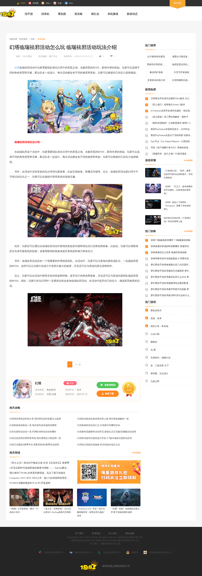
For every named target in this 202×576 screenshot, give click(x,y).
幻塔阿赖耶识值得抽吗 (182, 80)
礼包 (71, 383)
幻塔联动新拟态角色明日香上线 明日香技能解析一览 (103, 418)
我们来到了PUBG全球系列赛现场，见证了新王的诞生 (37, 473)
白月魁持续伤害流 (156, 56)
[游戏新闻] (136, 453)
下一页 (78, 364)
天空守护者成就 (181, 72)
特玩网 (35, 3)
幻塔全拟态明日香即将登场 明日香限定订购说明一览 (35, 438)
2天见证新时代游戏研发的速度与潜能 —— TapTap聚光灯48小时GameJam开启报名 (39, 468)
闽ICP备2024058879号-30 (126, 540)
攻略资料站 (110, 385)
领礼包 (95, 13)
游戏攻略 (41, 39)
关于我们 (79, 533)
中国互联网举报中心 (54, 552)
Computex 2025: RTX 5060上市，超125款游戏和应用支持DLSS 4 (39, 478)
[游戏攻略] (188, 231)
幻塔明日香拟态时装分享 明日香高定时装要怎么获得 (35, 418)
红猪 (60, 3)
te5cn (71, 3)
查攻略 (78, 13)
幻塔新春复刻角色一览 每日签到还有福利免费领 (32, 425)
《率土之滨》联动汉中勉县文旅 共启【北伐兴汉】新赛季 (39, 463)
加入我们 (112, 533)
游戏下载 (109, 393)
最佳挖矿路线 (156, 72)
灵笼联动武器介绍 (156, 80)
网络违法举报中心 (83, 552)
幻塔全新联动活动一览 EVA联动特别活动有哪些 (32, 431)
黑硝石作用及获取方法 (157, 64)
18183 (23, 3)
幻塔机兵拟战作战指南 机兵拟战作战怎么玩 (98, 444)
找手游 (29, 13)
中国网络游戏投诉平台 (160, 552)
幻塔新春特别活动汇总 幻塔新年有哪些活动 (98, 425)
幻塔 (32, 39)
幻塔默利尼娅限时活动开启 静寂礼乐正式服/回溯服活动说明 (106, 431)
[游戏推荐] (188, 160)
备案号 (135, 552)
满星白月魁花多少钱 (182, 56)
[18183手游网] (8, 13)
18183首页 (23, 39)
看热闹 (62, 13)
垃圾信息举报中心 (112, 552)
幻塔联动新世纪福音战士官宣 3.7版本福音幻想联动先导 (104, 438)
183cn (48, 3)
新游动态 (132, 13)
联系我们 (96, 533)
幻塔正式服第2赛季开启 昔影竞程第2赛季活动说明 (34, 444)
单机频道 (113, 13)
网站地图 (129, 533)
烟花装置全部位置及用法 (182, 64)
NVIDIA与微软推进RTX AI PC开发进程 (29, 483)
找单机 (45, 13)
